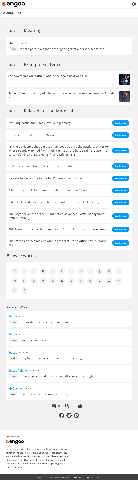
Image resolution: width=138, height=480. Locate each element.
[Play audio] (86, 76)
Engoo (49, 459)
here (19, 467)
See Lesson (121, 123)
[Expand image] (124, 79)
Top (19, 12)
